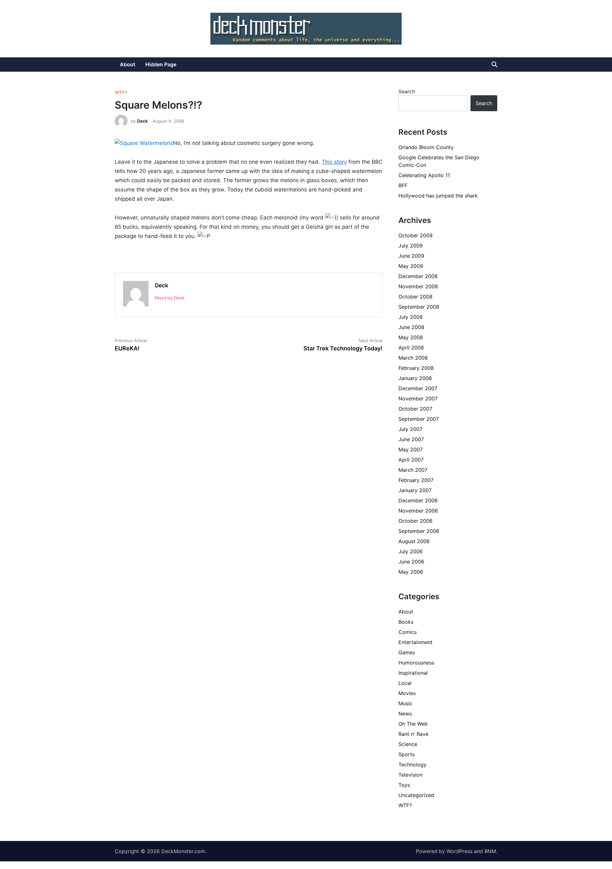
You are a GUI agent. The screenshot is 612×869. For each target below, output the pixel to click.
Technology (412, 764)
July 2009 (410, 245)
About (127, 64)
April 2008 (411, 347)
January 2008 (415, 378)
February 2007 (415, 480)
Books (405, 622)
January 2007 (415, 490)
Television (410, 775)
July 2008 (410, 317)
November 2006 (418, 510)
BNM (490, 851)
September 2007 (418, 419)
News (405, 713)
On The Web (413, 724)
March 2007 (412, 470)
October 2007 (415, 409)
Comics (407, 632)
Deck (142, 121)
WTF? (121, 92)
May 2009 (410, 266)
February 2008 (416, 368)
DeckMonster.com (183, 851)
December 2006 (418, 500)
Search (406, 91)
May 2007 (410, 449)
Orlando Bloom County (426, 147)
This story (334, 162)
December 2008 (418, 276)
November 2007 (418, 398)
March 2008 (413, 358)
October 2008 (415, 296)
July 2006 (410, 551)
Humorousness (416, 662)
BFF (402, 185)
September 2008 (418, 307)
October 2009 (415, 235)
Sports (406, 754)
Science (407, 744)
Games (406, 652)
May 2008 (410, 337)
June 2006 (411, 561)
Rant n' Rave (413, 734)
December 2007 (417, 388)
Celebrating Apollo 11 (424, 175)
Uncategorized (416, 795)
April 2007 (411, 459)
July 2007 (410, 429)
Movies (407, 693)
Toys (404, 785)
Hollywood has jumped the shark (438, 195)
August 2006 (414, 541)
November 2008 (418, 286)
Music (405, 703)
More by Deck (170, 297)
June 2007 (411, 439)
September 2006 (418, 531)
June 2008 (411, 327)
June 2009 (411, 256)
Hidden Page (160, 64)
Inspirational (413, 673)
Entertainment (415, 642)
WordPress (459, 851)
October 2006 (415, 521)
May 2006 (410, 572)
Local (405, 683)
